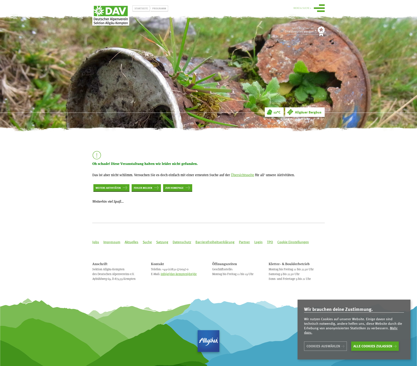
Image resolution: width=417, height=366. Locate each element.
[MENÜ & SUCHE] (319, 8)
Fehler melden (143, 187)
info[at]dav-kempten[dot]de (179, 274)
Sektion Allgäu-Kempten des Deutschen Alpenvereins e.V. (110, 15)
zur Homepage (174, 187)
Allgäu (208, 341)
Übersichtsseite (242, 174)
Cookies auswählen (323, 346)
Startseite (141, 8)
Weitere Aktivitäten (108, 187)
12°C (276, 112)
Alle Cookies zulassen (372, 346)
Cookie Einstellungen (293, 242)
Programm (159, 8)
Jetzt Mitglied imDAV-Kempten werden (299, 29)
